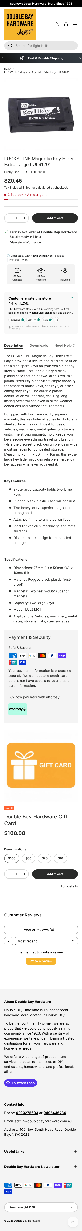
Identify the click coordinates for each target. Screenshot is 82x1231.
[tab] (13, 345)
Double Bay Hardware (27, 1220)
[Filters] (8, 941)
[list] (41, 766)
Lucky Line (11, 172)
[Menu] (75, 24)
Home (7, 68)
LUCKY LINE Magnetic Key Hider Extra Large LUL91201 (36, 72)
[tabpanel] (41, 488)
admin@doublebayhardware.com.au (43, 1121)
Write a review (41, 961)
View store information (25, 242)
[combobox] (41, 45)
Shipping (29, 187)
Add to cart (55, 218)
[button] (66, 24)
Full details (69, 886)
